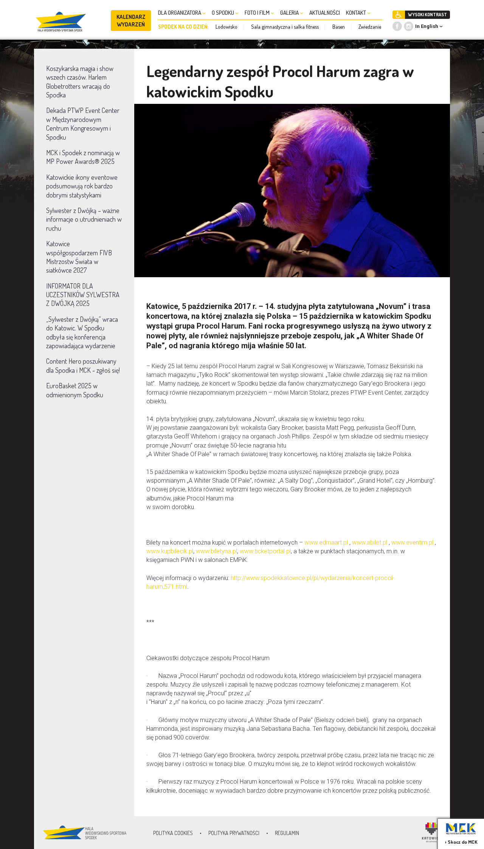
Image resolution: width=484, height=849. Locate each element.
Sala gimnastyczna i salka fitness (285, 26)
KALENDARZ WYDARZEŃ (131, 20)
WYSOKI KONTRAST (427, 14)
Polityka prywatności (233, 833)
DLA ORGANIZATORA (180, 12)
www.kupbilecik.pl (169, 551)
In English (426, 26)
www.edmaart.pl (326, 542)
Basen (338, 26)
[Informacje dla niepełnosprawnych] (398, 15)
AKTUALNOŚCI (324, 12)
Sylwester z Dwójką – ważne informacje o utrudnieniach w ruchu (84, 219)
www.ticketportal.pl (265, 551)
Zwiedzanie (369, 26)
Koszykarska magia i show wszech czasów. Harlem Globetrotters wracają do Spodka (79, 81)
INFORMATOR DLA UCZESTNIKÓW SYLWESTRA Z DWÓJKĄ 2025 (82, 295)
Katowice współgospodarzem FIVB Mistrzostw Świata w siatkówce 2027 (79, 256)
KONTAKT (356, 12)
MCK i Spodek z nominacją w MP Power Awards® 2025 (83, 156)
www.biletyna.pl (216, 551)
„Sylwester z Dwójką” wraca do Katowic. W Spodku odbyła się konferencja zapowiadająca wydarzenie (82, 332)
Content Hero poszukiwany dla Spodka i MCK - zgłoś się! (83, 365)
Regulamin (287, 833)
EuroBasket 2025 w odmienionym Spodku (74, 389)
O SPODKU (223, 12)
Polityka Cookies (173, 833)
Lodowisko (226, 26)
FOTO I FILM (258, 12)
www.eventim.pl (412, 542)
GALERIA (290, 12)
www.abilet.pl (369, 542)
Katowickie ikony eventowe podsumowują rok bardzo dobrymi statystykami (82, 186)
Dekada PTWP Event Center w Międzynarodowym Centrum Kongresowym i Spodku (82, 123)
